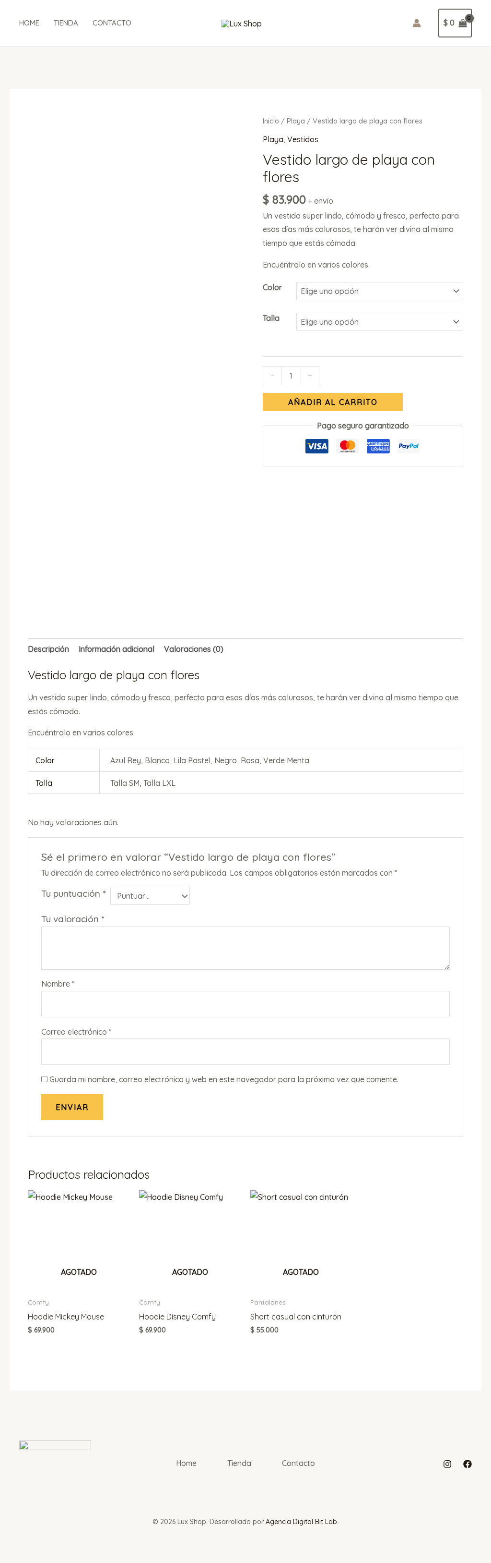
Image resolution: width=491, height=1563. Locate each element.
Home (29, 22)
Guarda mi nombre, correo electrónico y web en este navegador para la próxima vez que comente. (223, 1079)
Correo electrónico (76, 1032)
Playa (296, 120)
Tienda (66, 22)
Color (272, 287)
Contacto (112, 22)
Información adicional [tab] (116, 649)
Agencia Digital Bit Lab (301, 1521)
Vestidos (302, 139)
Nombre (57, 984)
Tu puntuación (73, 893)
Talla (271, 318)
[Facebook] (467, 1464)
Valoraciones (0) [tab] (193, 649)
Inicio (271, 120)
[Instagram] (447, 1464)
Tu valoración (72, 919)
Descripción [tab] (48, 649)
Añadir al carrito (333, 402)
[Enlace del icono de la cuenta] (416, 23)
